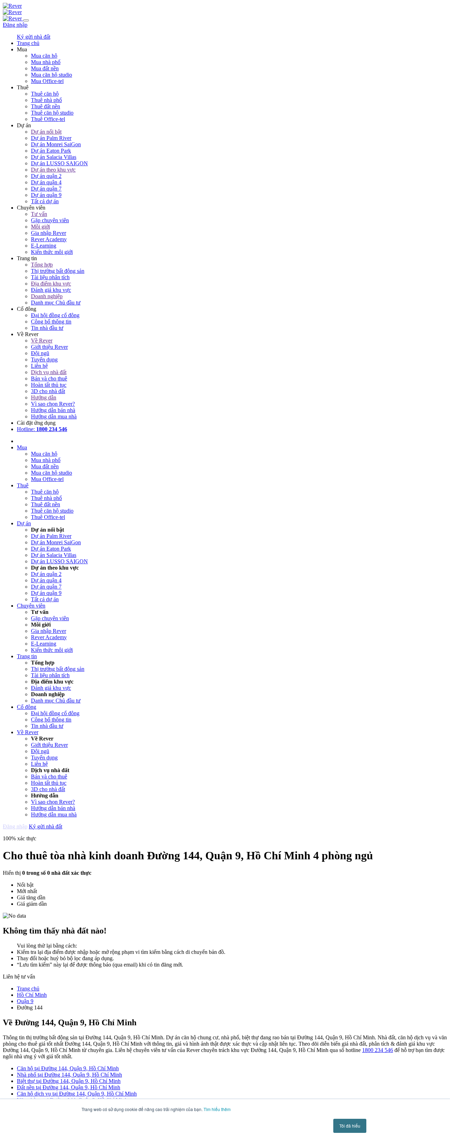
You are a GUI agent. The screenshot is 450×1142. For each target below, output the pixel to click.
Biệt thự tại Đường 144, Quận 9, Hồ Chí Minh (69, 1081)
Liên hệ (39, 366)
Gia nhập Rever (48, 233)
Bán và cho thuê (49, 378)
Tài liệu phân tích (50, 277)
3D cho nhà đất (48, 391)
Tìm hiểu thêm (217, 1109)
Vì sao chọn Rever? (53, 404)
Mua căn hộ (44, 56)
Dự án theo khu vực (53, 170)
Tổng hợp (42, 265)
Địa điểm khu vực (51, 284)
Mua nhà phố (45, 62)
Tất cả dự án (45, 201)
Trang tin (27, 656)
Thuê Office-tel (48, 119)
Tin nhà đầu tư (47, 328)
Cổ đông (26, 707)
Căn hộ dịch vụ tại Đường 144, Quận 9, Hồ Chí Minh (77, 1094)
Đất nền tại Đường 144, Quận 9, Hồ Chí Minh (68, 1087)
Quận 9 (25, 1001)
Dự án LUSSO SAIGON (59, 163)
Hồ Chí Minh (32, 995)
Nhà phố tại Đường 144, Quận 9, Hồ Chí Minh (69, 1075)
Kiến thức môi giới (52, 252)
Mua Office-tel (47, 81)
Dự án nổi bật (46, 132)
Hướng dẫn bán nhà (53, 410)
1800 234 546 (377, 1050)
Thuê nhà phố (46, 100)
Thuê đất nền (45, 106)
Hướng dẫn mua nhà (54, 416)
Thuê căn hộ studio (52, 113)
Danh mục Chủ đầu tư (56, 303)
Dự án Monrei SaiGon (56, 144)
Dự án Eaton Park (51, 151)
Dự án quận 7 (46, 189)
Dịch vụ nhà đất (48, 372)
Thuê (22, 485)
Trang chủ (28, 989)
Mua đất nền (45, 68)
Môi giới (40, 227)
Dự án (24, 523)
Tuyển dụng (44, 360)
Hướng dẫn (43, 397)
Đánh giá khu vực (51, 290)
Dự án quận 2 (46, 176)
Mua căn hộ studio (51, 75)
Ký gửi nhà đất (33, 37)
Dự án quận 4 (46, 182)
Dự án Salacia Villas (53, 157)
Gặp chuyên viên (50, 220)
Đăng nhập (15, 25)
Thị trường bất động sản (57, 271)
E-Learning (43, 246)
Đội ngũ (40, 353)
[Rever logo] (12, 6)
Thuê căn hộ (45, 94)
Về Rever (41, 341)
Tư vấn (39, 214)
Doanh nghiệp (47, 296)
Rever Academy (49, 239)
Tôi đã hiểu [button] (349, 1126)
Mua (22, 447)
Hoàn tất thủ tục (48, 385)
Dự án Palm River (51, 138)
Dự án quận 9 (46, 195)
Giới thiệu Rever (49, 347)
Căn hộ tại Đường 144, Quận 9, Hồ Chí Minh (68, 1068)
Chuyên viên (31, 606)
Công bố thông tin (51, 322)
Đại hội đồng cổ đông (55, 315)
